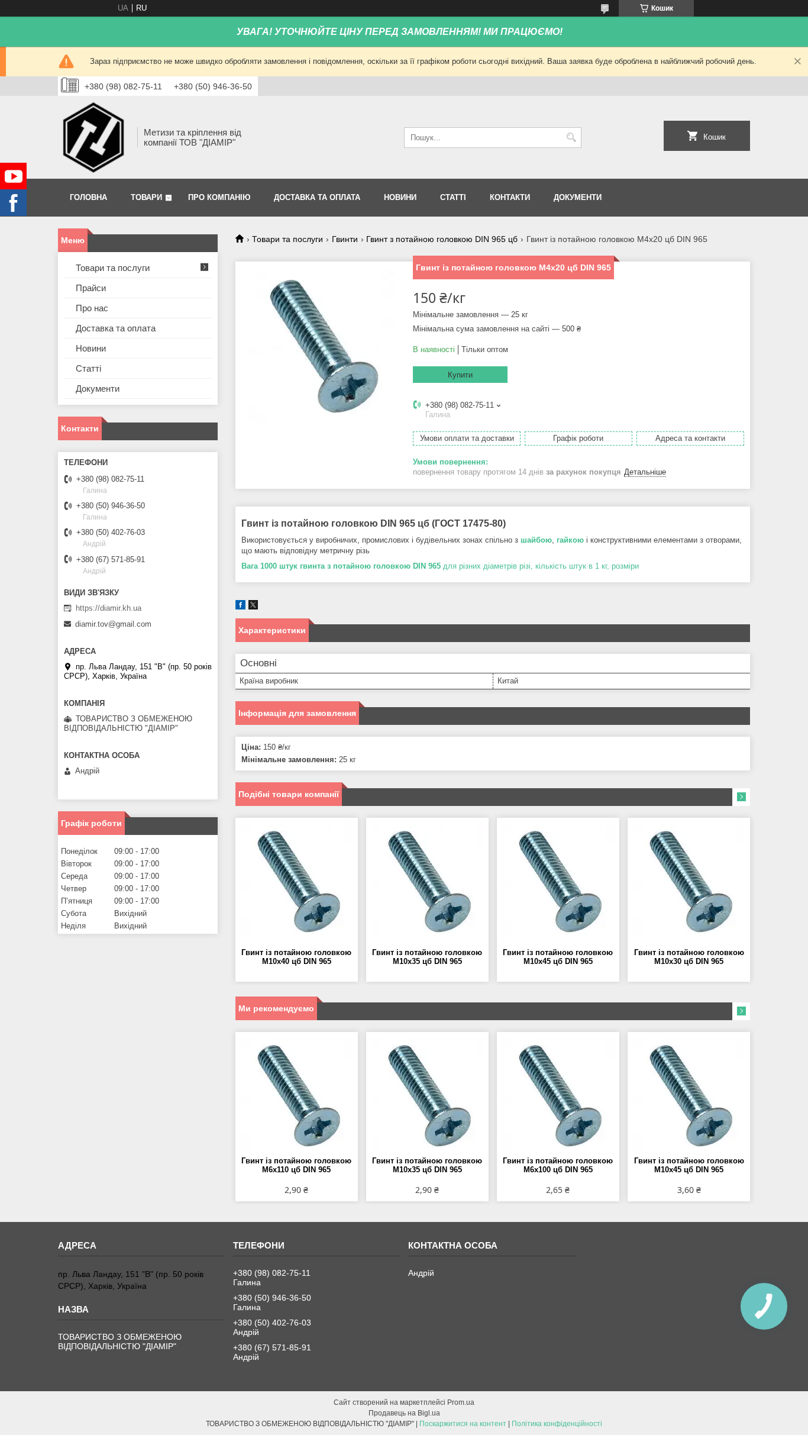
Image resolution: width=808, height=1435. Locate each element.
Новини (400, 197)
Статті (453, 197)
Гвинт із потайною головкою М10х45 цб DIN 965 (558, 957)
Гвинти (345, 239)
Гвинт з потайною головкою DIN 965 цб (442, 239)
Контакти (510, 197)
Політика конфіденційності (557, 1424)
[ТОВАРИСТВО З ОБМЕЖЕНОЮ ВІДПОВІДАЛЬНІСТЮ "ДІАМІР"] (93, 137)
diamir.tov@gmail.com (113, 624)
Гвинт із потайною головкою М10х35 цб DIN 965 (427, 957)
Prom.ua (460, 1402)
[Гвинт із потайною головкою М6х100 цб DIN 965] (558, 1097)
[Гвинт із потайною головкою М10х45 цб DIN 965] (558, 883)
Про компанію (219, 197)
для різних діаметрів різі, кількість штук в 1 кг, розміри (441, 566)
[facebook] (240, 606)
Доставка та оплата (317, 197)
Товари (146, 197)
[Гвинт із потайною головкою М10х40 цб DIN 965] (296, 883)
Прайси (91, 288)
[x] (253, 606)
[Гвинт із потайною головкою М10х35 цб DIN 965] (427, 883)
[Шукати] (571, 137)
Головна (88, 197)
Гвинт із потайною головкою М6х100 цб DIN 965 (558, 1165)
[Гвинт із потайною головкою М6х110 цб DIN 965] (296, 1097)
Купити (460, 374)
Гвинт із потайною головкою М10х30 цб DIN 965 (689, 957)
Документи (578, 197)
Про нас (92, 308)
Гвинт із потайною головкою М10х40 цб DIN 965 (296, 957)
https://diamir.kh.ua (108, 608)
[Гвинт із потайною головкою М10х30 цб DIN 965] (689, 883)
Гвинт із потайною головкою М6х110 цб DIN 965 (296, 1165)
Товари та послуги (287, 239)
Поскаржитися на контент (462, 1424)
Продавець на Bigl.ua (404, 1413)
